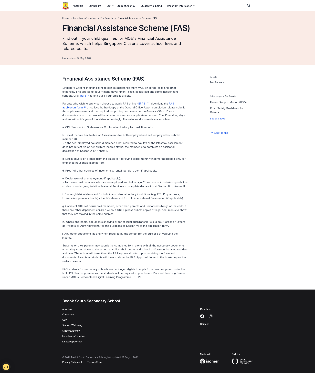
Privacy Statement (72, 362)
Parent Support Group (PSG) (228, 102)
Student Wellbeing (72, 325)
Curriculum (68, 314)
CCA (64, 319)
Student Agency (71, 330)
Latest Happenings (72, 341)
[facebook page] (202, 316)
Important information (84, 18)
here (83, 95)
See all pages (217, 118)
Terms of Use (94, 362)
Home (65, 18)
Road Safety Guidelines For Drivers (227, 110)
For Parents (107, 18)
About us (67, 309)
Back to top (221, 132)
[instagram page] (211, 316)
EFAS (141, 103)
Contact (204, 324)
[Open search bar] (249, 6)
